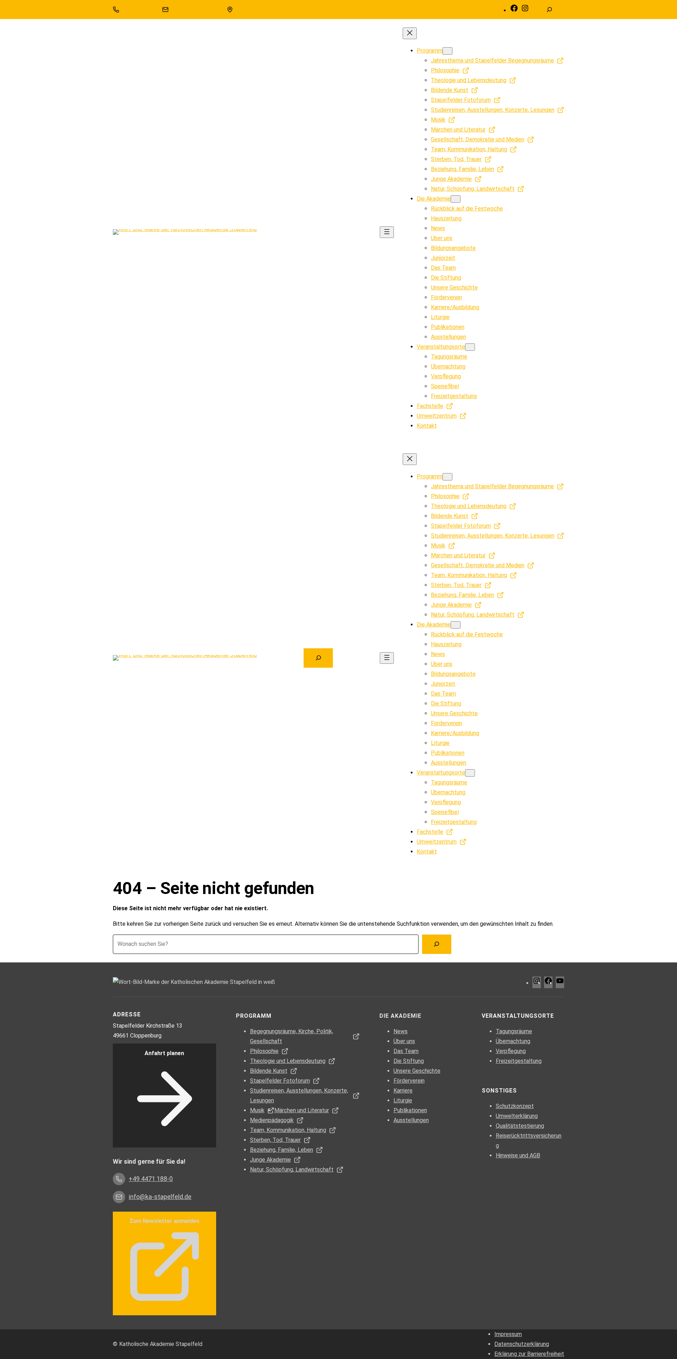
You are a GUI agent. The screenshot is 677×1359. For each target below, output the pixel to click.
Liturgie (403, 1100)
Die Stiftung (409, 1061)
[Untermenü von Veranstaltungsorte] (470, 347)
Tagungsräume (514, 1031)
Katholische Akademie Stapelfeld (160, 1344)
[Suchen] (436, 944)
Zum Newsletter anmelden (164, 1221)
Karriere (403, 1090)
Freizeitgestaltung (519, 1061)
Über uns (404, 1041)
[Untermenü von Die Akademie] (456, 199)
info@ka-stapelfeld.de (196, 9)
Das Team (406, 1051)
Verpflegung (511, 1051)
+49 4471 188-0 (139, 9)
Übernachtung (513, 1041)
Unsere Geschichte (417, 1070)
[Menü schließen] (410, 33)
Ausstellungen (411, 1120)
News (401, 1031)
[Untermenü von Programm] (447, 51)
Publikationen (410, 1110)
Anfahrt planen (164, 1053)
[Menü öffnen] (387, 232)
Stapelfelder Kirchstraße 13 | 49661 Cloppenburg (289, 9)
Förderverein (409, 1080)
